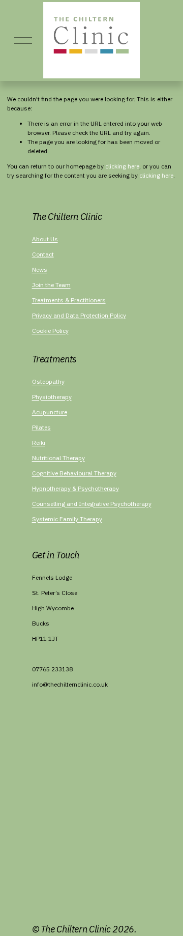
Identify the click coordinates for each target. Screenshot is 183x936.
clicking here (122, 166)
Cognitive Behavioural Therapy (74, 473)
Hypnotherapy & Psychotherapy (75, 488)
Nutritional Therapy (58, 458)
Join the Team (51, 285)
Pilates (41, 427)
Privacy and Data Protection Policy (79, 315)
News (39, 269)
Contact (43, 254)
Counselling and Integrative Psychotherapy (91, 503)
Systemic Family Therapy (67, 519)
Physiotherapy (52, 397)
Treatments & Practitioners (69, 300)
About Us (45, 239)
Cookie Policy (50, 330)
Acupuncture (49, 412)
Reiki (38, 442)
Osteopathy (48, 381)
